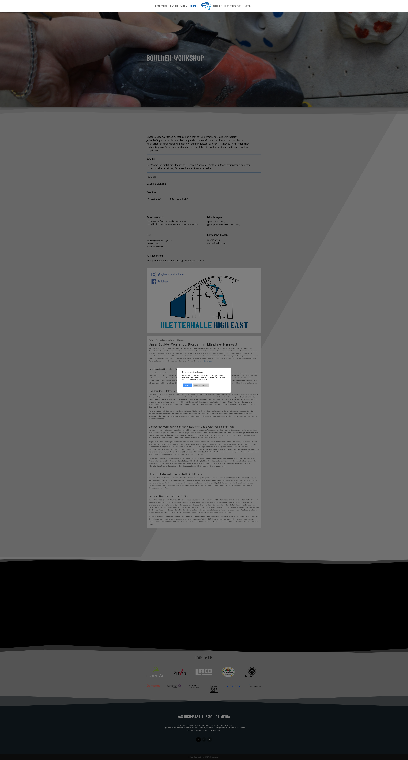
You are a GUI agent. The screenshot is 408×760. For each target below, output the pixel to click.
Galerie (217, 6)
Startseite (161, 6)
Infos (248, 6)
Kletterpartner (233, 6)
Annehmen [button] (187, 385)
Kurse (193, 6)
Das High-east (177, 6)
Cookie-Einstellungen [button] (200, 385)
